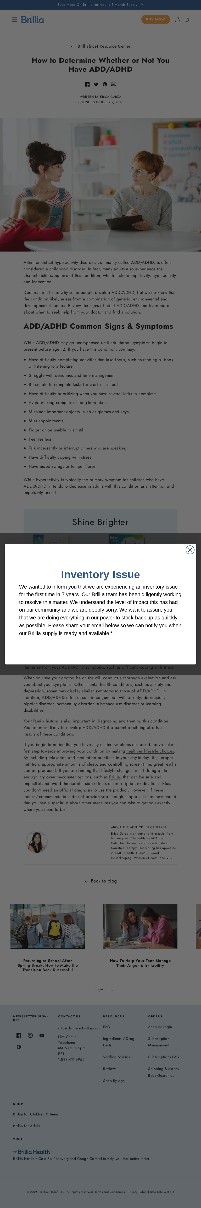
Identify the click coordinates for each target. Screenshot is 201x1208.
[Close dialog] (190, 549)
